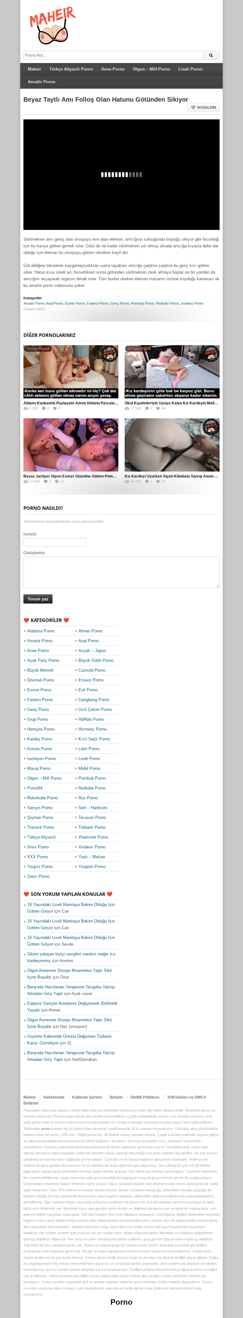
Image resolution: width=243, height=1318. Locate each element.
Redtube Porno (167, 303)
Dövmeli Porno (40, 680)
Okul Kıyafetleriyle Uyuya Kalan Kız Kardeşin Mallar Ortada (178, 403)
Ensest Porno (90, 680)
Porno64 (34, 788)
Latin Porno (88, 748)
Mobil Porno (89, 768)
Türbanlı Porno (91, 827)
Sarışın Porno (40, 807)
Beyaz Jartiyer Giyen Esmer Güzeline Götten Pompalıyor (74, 476)
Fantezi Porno (98, 303)
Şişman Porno (40, 817)
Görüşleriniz (34, 552)
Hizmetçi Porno (92, 729)
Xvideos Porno (192, 303)
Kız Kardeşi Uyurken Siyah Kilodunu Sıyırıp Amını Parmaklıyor (181, 476)
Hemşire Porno (40, 729)
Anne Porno (113, 69)
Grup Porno (37, 719)
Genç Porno (119, 303)
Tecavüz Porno (92, 817)
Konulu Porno (39, 748)
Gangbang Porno (93, 699)
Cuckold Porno (91, 670)
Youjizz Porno (40, 866)
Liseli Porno (190, 69)
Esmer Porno (75, 303)
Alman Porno (90, 631)
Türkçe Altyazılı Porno (71, 69)
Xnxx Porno (38, 847)
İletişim (116, 1097)
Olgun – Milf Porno (151, 69)
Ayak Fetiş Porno (43, 660)
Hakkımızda (54, 1097)
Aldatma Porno (40, 631)
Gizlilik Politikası (144, 1097)
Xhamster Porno (93, 837)
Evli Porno (87, 690)
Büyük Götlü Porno (95, 660)
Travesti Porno (40, 827)
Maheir (34, 69)
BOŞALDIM (206, 107)
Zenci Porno (38, 876)
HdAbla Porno (91, 719)
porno (45, 1129)
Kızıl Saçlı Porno (94, 739)
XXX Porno (37, 856)
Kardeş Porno (39, 739)
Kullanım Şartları (87, 1097)
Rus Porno (88, 797)
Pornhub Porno (142, 303)
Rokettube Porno (42, 797)
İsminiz (30, 534)
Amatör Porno (41, 81)
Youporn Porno (91, 866)
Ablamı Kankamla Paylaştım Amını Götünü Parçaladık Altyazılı (79, 403)
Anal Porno (54, 303)
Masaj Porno (38, 768)
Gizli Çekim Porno (95, 709)
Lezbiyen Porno (41, 758)
